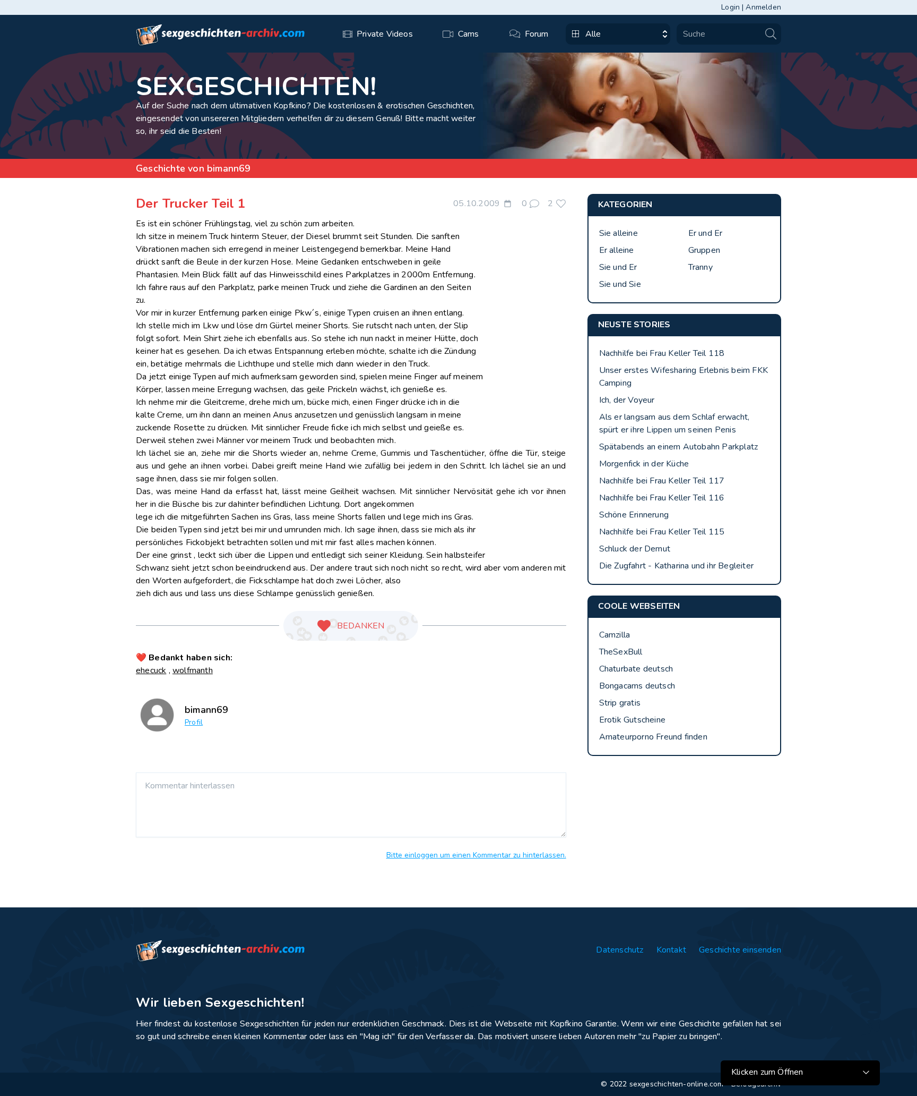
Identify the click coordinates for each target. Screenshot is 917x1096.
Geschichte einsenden (740, 950)
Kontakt (671, 950)
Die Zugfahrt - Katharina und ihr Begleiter (676, 566)
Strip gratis (620, 703)
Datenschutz (619, 950)
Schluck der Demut (634, 549)
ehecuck (151, 670)
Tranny (700, 267)
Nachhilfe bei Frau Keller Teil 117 (662, 481)
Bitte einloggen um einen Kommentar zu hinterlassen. (476, 855)
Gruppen (704, 250)
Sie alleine (618, 233)
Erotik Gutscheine (632, 720)
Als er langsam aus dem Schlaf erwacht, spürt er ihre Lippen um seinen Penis (674, 423)
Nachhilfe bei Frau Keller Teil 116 (662, 498)
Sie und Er (618, 267)
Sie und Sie (620, 284)
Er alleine (616, 250)
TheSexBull (621, 652)
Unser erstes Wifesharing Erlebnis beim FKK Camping (683, 376)
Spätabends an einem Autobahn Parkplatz (678, 447)
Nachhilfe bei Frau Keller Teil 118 (662, 353)
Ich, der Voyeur (627, 400)
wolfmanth (192, 670)
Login (730, 7)
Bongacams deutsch (637, 686)
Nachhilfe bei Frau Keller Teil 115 (662, 532)
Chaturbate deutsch (636, 669)
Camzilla (614, 635)
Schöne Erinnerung (634, 515)
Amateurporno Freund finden (653, 737)
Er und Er (705, 233)
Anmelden (763, 7)
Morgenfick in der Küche (644, 464)
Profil (194, 722)
